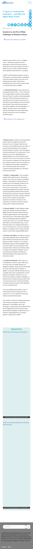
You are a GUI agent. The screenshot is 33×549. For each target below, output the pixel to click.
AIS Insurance (11, 294)
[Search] (28, 527)
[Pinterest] (15, 24)
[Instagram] (12, 24)
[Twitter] (21, 24)
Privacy (4, 547)
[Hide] (31, 29)
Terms (9, 547)
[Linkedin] (25, 24)
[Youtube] (18, 24)
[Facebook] (8, 24)
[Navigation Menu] (30, 2)
